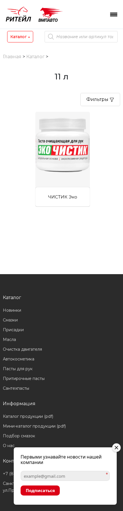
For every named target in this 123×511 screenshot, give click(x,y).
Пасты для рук (18, 368)
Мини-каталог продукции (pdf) (34, 426)
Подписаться (40, 490)
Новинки (12, 310)
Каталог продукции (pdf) (28, 416)
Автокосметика (18, 359)
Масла (9, 339)
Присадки (13, 329)
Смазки (10, 320)
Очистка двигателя (22, 349)
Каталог (20, 36)
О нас (9, 445)
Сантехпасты (16, 388)
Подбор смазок (19, 435)
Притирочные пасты (24, 378)
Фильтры (98, 99)
